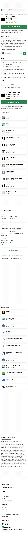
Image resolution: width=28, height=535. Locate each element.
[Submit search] (9, 10)
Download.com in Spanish (7, 501)
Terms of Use (4, 509)
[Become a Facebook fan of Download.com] (3, 524)
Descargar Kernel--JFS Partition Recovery (10, 258)
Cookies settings (5, 516)
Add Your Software (5, 496)
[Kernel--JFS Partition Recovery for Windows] (3, 19)
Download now (15, 26)
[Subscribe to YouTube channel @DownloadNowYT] (8, 524)
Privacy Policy (4, 507)
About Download (5, 494)
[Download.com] (4, 10)
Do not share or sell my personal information (11, 514)
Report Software (15, 250)
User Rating (8, 22)
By (11, 21)
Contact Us (4, 498)
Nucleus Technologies (6, 439)
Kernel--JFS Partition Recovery (13, 18)
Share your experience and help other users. (11, 32)
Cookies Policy (4, 512)
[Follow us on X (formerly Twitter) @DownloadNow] (5, 524)
